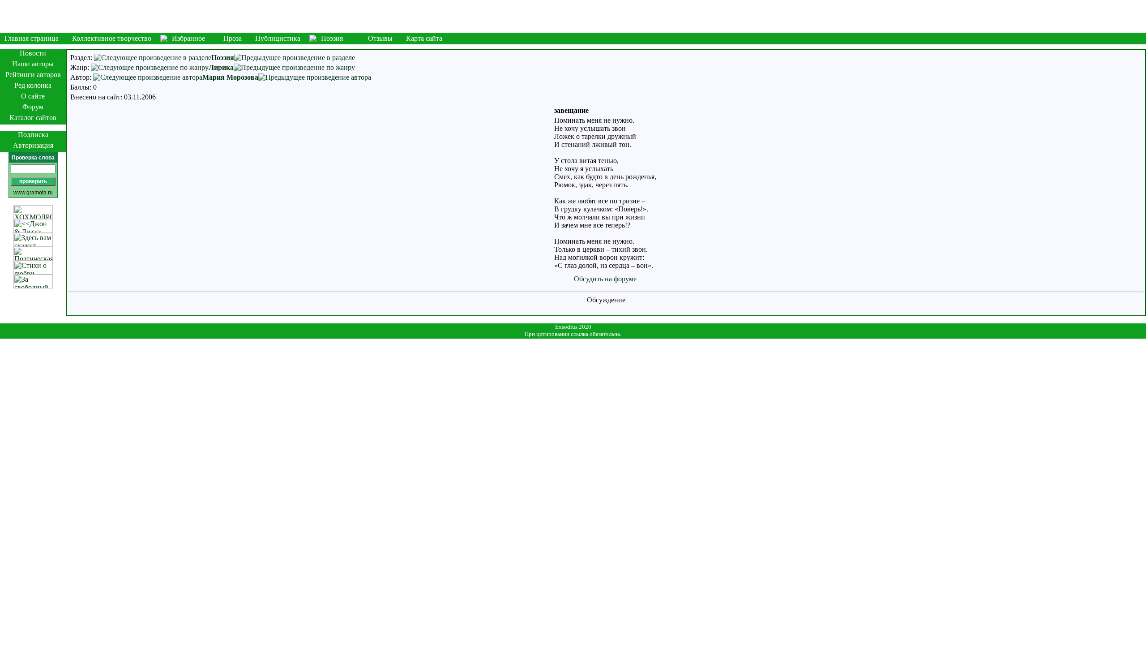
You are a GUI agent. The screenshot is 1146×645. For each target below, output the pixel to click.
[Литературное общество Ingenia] (573, 16)
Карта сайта (424, 38)
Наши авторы (33, 64)
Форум (32, 107)
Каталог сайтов (32, 117)
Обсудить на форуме (605, 279)
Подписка (33, 134)
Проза (232, 38)
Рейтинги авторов (33, 74)
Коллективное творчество (111, 38)
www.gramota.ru (33, 192)
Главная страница (31, 38)
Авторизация (33, 145)
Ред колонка (32, 85)
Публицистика (277, 38)
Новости (33, 53)
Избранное (188, 38)
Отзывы (380, 38)
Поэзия (332, 38)
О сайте (33, 96)
